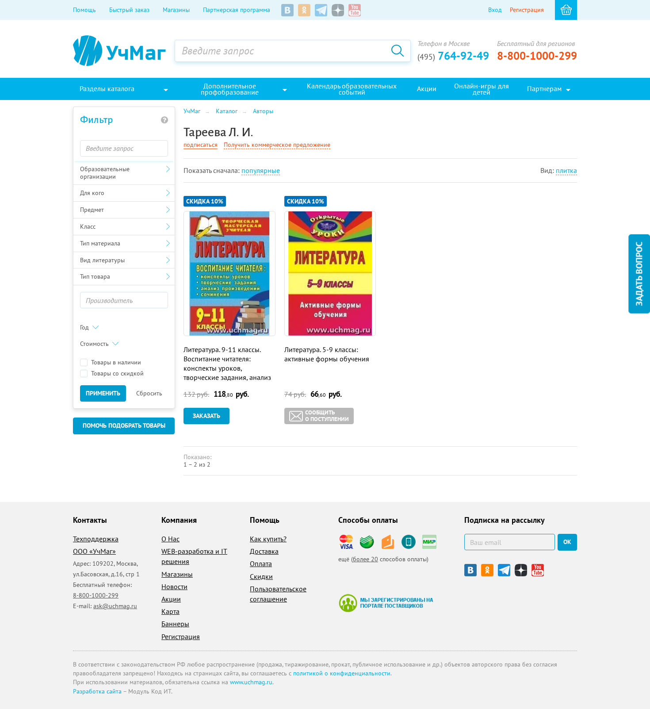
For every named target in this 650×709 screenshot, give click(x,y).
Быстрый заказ (129, 10)
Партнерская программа (236, 10)
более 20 (365, 559)
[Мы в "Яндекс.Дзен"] (338, 10)
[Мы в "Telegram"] (321, 10)
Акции (171, 598)
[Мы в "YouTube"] (354, 10)
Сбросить (149, 393)
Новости (174, 586)
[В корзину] (566, 10)
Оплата (261, 563)
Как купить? (268, 538)
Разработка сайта (97, 691)
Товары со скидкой (117, 373)
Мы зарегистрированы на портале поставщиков (385, 603)
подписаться (201, 145)
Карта (170, 611)
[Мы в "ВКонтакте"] (287, 10)
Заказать (206, 416)
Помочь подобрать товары (124, 425)
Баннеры (175, 623)
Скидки (261, 576)
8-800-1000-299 (537, 56)
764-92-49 (453, 56)
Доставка (264, 551)
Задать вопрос (639, 274)
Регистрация (527, 10)
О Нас (170, 538)
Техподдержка (96, 538)
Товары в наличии (116, 362)
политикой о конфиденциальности (341, 673)
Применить (103, 393)
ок (567, 542)
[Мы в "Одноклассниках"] (304, 10)
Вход (495, 10)
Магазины (176, 10)
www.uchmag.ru (251, 682)
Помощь (84, 10)
